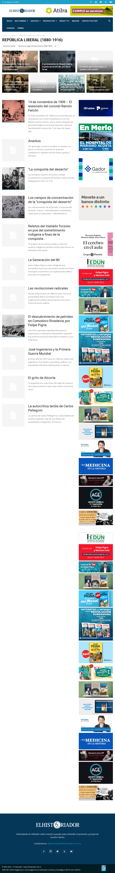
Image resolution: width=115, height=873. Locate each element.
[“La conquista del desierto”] (13, 178)
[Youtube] (110, 2)
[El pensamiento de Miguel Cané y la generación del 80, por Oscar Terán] (57, 62)
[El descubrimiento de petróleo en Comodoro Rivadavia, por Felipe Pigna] (13, 326)
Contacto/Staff (90, 21)
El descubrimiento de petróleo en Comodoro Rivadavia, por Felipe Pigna (50, 321)
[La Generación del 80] (13, 269)
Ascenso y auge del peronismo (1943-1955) (35, 46)
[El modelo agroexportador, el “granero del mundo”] (95, 62)
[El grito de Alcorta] (13, 387)
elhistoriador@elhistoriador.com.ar (64, 843)
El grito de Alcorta (41, 378)
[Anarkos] (13, 150)
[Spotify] (101, 2)
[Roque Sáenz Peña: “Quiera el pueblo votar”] (100, 84)
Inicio (9, 21)
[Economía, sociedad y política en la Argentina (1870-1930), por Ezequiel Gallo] (15, 84)
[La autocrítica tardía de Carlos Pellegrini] (13, 415)
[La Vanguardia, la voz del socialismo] (43, 84)
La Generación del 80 (44, 260)
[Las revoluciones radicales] (13, 297)
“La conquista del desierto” (48, 169)
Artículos (13, 35)
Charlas (11, 28)
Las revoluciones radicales (48, 288)
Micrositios (49, 21)
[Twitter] (105, 2)
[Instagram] (96, 2)
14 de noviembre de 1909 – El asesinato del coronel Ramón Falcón (50, 106)
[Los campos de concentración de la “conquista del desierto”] (13, 207)
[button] (109, 21)
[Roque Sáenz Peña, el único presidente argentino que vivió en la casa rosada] (20, 62)
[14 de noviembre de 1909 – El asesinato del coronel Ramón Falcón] (13, 111)
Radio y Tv (64, 21)
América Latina (9, 46)
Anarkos (34, 141)
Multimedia (20, 21)
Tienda (20, 28)
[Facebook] (91, 2)
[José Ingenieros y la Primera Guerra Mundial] (13, 358)
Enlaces (75, 21)
